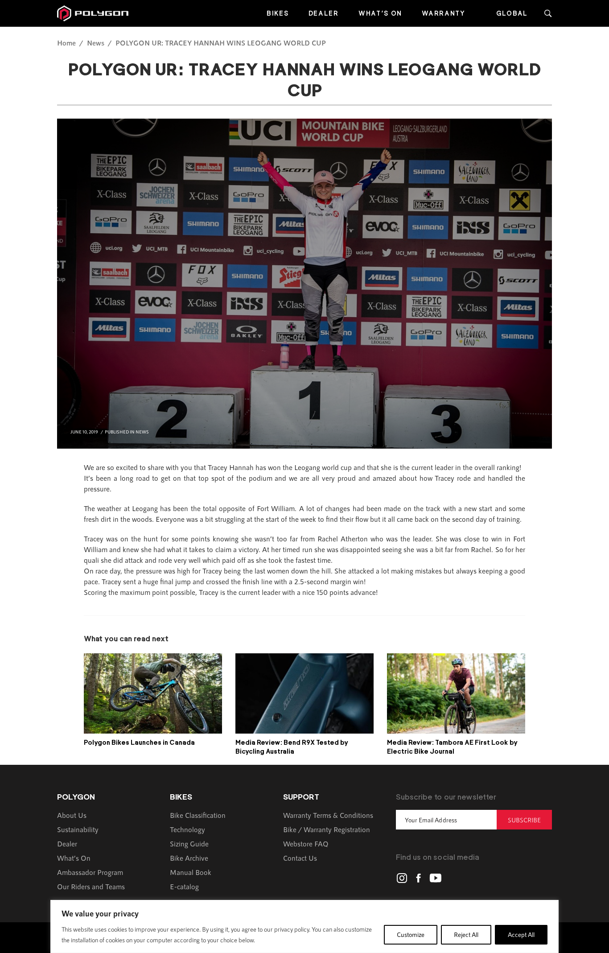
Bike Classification (198, 815)
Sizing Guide (189, 843)
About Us (71, 815)
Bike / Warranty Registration (326, 829)
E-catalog (184, 886)
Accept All (521, 934)
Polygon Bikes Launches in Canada (139, 742)
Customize (410, 934)
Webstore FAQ (306, 843)
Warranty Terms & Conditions (328, 815)
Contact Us (300, 858)
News (95, 42)
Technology (187, 829)
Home (66, 42)
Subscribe (524, 820)
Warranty (443, 13)
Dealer (324, 13)
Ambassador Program (90, 872)
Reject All (466, 934)
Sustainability (78, 829)
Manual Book (190, 872)
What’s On (380, 13)
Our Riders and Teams (91, 886)
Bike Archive (189, 858)
